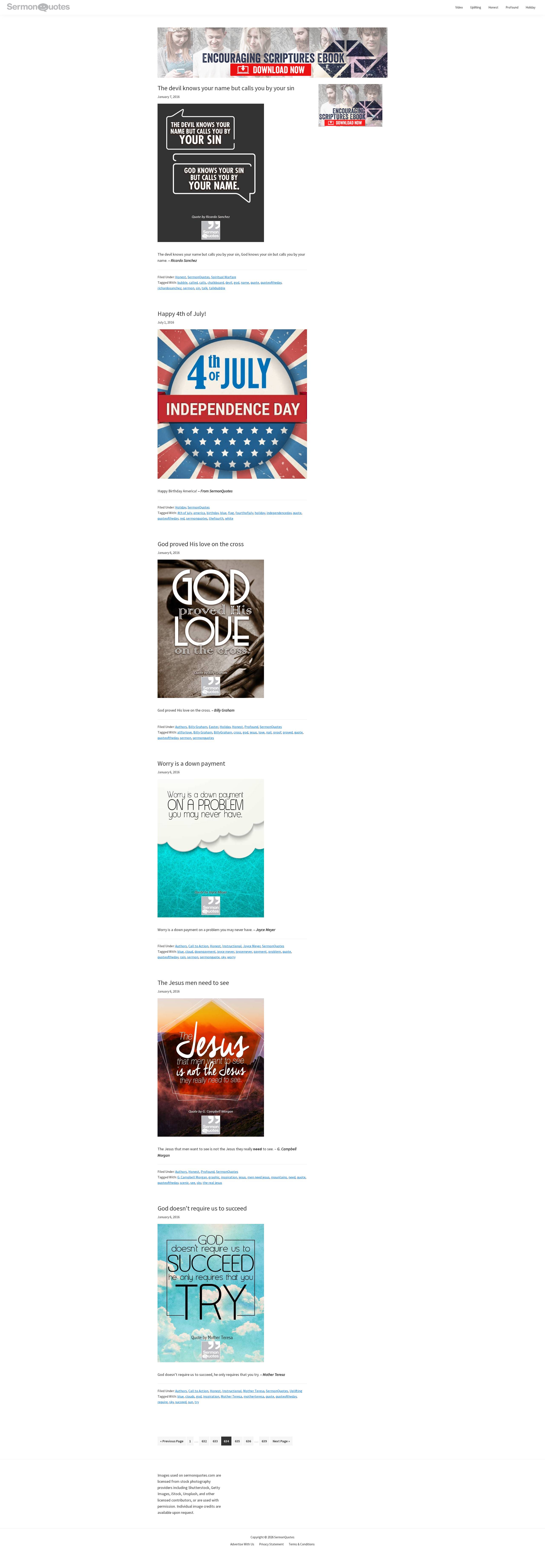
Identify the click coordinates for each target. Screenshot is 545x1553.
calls (202, 282)
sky (223, 957)
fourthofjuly (244, 513)
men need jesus (258, 1177)
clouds (190, 1396)
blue (223, 513)
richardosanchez (170, 288)
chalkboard (216, 282)
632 (205, 1441)
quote (255, 282)
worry (231, 957)
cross (237, 732)
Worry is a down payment (191, 763)
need (291, 1177)
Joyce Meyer (252, 946)
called (193, 282)
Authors (181, 727)
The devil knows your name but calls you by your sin (226, 88)
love (261, 732)
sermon (188, 288)
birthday (213, 513)
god (236, 282)
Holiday (180, 507)
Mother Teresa (253, 1391)
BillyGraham (223, 732)
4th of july (184, 513)
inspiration (229, 1177)
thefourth (216, 518)
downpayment (205, 951)
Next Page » (281, 1442)
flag (231, 513)
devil (228, 282)
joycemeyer (244, 951)
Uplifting (296, 1391)
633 (216, 1441)
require (163, 1402)
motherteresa (254, 1396)
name (245, 282)
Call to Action (198, 946)
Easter (213, 727)
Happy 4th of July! (182, 313)
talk (205, 288)
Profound (251, 727)
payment (260, 951)
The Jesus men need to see (193, 983)
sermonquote (210, 957)
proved (288, 732)
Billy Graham (197, 727)
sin (198, 288)
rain (183, 957)
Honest (180, 277)
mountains (279, 1177)
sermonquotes (196, 518)
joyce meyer (225, 951)
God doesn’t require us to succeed (202, 1208)
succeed (180, 1402)
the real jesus (212, 1183)
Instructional (232, 946)
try (197, 1402)
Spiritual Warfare (223, 277)
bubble (182, 282)
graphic (213, 1177)
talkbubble (217, 288)
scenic (184, 1183)
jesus (253, 732)
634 (227, 1441)
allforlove (184, 732)
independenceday (279, 513)
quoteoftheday (271, 282)
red (182, 518)
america (199, 513)
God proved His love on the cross (201, 544)
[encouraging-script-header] (272, 30)
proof (277, 732)
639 (265, 1441)
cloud (189, 951)
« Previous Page (171, 1442)
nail (269, 732)
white (229, 518)
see (192, 1183)
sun (190, 1402)
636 (249, 1441)
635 (238, 1441)
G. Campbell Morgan (192, 1177)
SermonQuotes (199, 277)
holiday (260, 513)
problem (274, 951)
